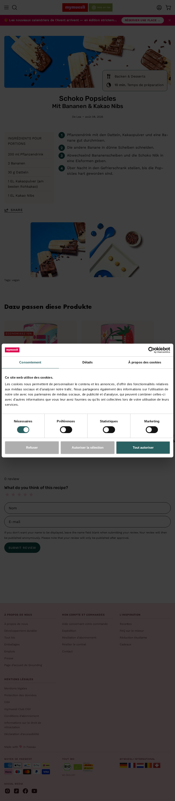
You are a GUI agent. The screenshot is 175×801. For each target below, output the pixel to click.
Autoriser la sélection (88, 447)
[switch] (66, 429)
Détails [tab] (87, 362)
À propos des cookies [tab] (144, 362)
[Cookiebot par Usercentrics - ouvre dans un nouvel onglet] (151, 350)
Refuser (32, 447)
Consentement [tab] (30, 362)
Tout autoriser (143, 447)
